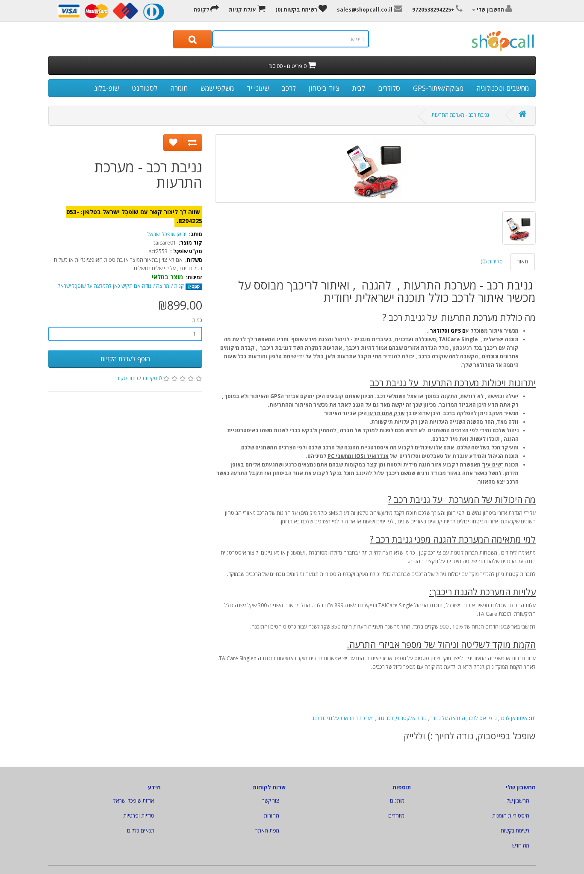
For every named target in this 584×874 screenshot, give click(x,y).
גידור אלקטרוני (411, 718)
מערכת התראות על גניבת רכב (343, 718)
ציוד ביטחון (324, 88)
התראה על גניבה (447, 718)
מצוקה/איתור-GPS (438, 88)
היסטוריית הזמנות (510, 815)
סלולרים (389, 88)
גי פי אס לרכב (482, 718)
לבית (358, 88)
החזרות (271, 815)
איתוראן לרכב (513, 718)
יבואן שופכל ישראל (166, 234)
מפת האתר (267, 830)
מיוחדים (396, 815)
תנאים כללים (140, 830)
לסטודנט (144, 88)
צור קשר (270, 800)
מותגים (397, 800)
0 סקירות (152, 378)
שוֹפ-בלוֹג (106, 88)
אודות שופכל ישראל (133, 800)
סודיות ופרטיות (138, 815)
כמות (197, 320)
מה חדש (520, 845)
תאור (522, 261)
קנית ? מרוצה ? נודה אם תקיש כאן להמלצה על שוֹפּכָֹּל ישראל (121, 285)
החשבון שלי (517, 800)
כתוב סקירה (125, 378)
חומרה (179, 88)
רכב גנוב (384, 718)
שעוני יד (258, 88)
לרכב (289, 88)
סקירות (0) (492, 261)
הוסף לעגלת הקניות (125, 358)
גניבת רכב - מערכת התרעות (460, 114)
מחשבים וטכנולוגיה (502, 88)
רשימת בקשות (515, 830)
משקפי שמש (217, 88)
